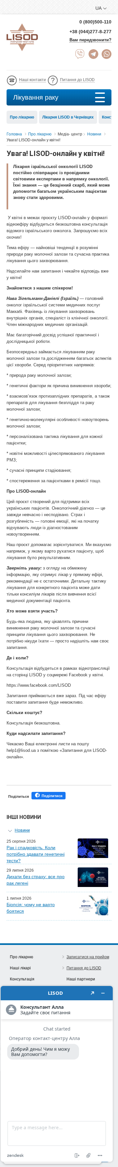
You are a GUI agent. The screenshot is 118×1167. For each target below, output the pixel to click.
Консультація (22, 979)
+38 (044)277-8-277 (90, 31)
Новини (22, 830)
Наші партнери (81, 979)
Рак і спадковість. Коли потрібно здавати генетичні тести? (36, 854)
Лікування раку (35, 97)
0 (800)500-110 (95, 21)
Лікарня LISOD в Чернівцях (68, 117)
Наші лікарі (20, 968)
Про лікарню (22, 117)
